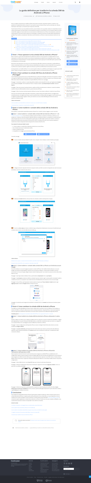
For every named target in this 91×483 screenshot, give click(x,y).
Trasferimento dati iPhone (44, 469)
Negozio (30, 465)
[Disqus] (37, 446)
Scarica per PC (73, 61)
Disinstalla (45, 477)
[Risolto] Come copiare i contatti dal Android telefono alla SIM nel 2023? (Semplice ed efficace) (29, 260)
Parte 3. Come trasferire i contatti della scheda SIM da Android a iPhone (29, 43)
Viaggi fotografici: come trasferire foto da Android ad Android (72, 79)
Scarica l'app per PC (31, 134)
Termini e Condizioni (30, 477)
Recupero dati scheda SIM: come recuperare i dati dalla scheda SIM (24, 263)
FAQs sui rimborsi (54, 468)
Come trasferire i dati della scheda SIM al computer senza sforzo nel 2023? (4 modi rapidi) (29, 410)
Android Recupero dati (43, 464)
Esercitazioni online (55, 464)
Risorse (30, 468)
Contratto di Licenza (40, 477)
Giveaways (30, 469)
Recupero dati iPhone (43, 470)
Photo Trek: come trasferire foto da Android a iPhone (72, 91)
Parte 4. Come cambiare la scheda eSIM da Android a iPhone (27, 47)
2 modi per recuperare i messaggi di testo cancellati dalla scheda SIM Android (26, 405)
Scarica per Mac (73, 64)
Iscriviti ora (77, 468)
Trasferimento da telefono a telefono (44, 16)
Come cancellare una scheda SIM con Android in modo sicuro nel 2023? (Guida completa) (29, 102)
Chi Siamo (30, 463)
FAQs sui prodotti (54, 465)
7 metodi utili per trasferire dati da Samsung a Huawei (72, 76)
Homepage (36, 2)
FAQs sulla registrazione (55, 470)
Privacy (35, 477)
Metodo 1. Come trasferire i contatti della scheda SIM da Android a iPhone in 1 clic (33, 44)
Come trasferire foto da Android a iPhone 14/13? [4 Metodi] (23, 407)
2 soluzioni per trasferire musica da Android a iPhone (22, 414)
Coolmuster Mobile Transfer (17, 115)
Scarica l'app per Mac (44, 134)
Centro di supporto (55, 463)
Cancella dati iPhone (43, 471)
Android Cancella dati (43, 465)
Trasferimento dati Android (44, 463)
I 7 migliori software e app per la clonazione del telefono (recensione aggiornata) (72, 83)
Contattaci (30, 464)
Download (30, 466)
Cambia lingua (67, 473)
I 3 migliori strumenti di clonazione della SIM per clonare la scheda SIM (25, 412)
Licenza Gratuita (31, 470)
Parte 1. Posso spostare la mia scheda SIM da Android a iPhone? (28, 41)
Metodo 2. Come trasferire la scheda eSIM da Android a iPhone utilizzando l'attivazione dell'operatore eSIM (38, 50)
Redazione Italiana (28, 16)
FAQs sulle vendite (55, 466)
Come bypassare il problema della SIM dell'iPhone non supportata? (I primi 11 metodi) (36, 313)
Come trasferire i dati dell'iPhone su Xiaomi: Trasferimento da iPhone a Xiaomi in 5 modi (72, 95)
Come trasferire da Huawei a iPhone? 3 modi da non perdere (72, 87)
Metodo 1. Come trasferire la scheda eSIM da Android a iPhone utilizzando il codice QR (34, 48)
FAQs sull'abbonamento (55, 469)
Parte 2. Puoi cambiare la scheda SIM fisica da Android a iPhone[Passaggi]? (30, 42)
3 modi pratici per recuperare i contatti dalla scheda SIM (22, 105)
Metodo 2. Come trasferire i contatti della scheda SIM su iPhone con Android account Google (35, 46)
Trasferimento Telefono (72, 38)
